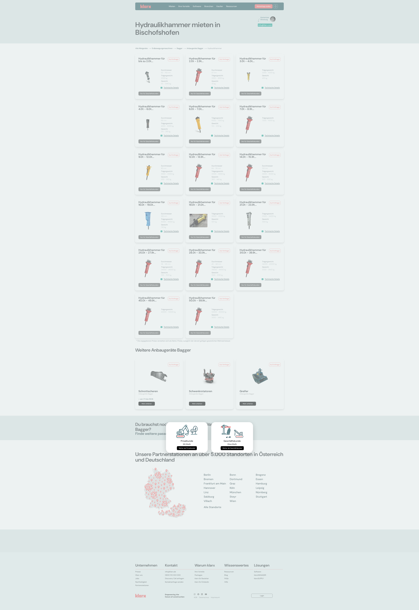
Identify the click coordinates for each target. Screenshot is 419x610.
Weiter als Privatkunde (187, 448)
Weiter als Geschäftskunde (232, 448)
